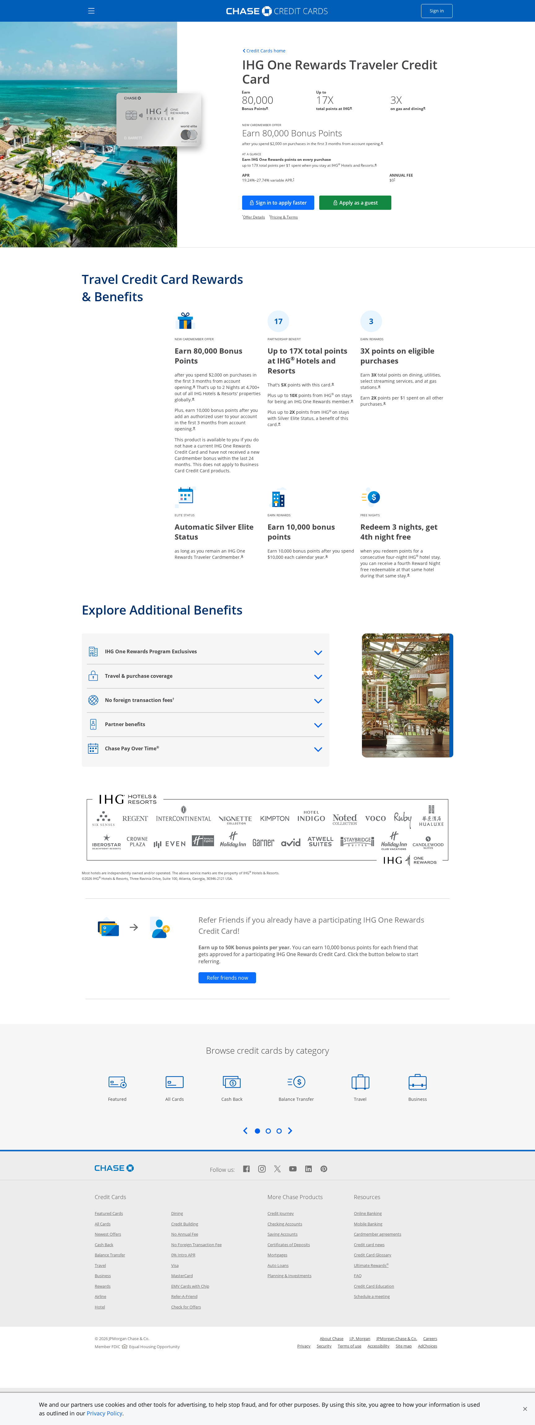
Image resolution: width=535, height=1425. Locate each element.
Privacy (304, 1346)
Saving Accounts (283, 1234)
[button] (525, 1408)
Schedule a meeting (372, 1296)
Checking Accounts (285, 1224)
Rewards (103, 1286)
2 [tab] (268, 1131)
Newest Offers (108, 1234)
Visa (175, 1265)
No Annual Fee (184, 1234)
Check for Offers (186, 1307)
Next (290, 1130)
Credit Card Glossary (372, 1255)
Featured (118, 1099)
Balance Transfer (296, 1099)
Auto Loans (278, 1265)
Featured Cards (109, 1213)
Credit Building (184, 1224)
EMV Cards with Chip (190, 1286)
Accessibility (378, 1346)
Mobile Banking (368, 1224)
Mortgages (277, 1255)
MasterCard (182, 1275)
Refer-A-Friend (184, 1296)
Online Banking (368, 1213)
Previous (245, 1130)
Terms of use (349, 1346)
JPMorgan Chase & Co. (396, 1338)
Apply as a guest (365, 204)
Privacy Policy (104, 1413)
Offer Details (254, 217)
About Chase (331, 1338)
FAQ (358, 1275)
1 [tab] (257, 1131)
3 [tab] (279, 1131)
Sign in (441, 10)
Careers (430, 1338)
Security (324, 1346)
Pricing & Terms (284, 217)
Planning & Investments (289, 1275)
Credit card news (369, 1244)
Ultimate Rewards (371, 1265)
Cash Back (232, 1099)
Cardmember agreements (377, 1234)
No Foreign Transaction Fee (196, 1244)
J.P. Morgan (360, 1338)
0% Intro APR (183, 1255)
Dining (177, 1213)
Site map (404, 1346)
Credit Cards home (265, 51)
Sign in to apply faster (285, 204)
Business (418, 1099)
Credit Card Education (374, 1286)
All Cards (175, 1099)
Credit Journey (281, 1213)
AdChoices (427, 1346)
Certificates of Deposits (289, 1244)
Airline (100, 1296)
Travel (362, 1099)
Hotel (100, 1307)
